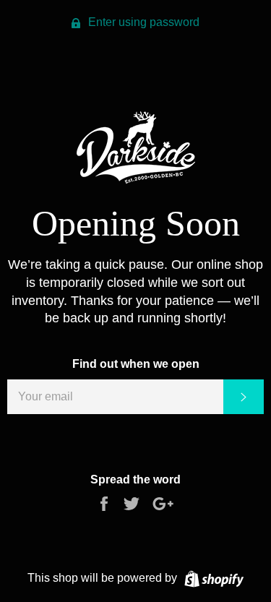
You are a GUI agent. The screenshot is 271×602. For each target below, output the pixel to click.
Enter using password (142, 22)
